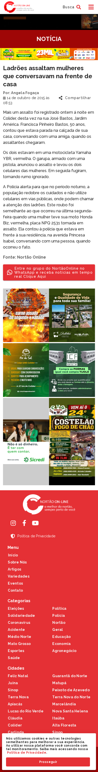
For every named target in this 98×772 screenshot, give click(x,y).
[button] (71, 7)
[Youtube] (35, 522)
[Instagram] (13, 522)
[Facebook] (24, 522)
